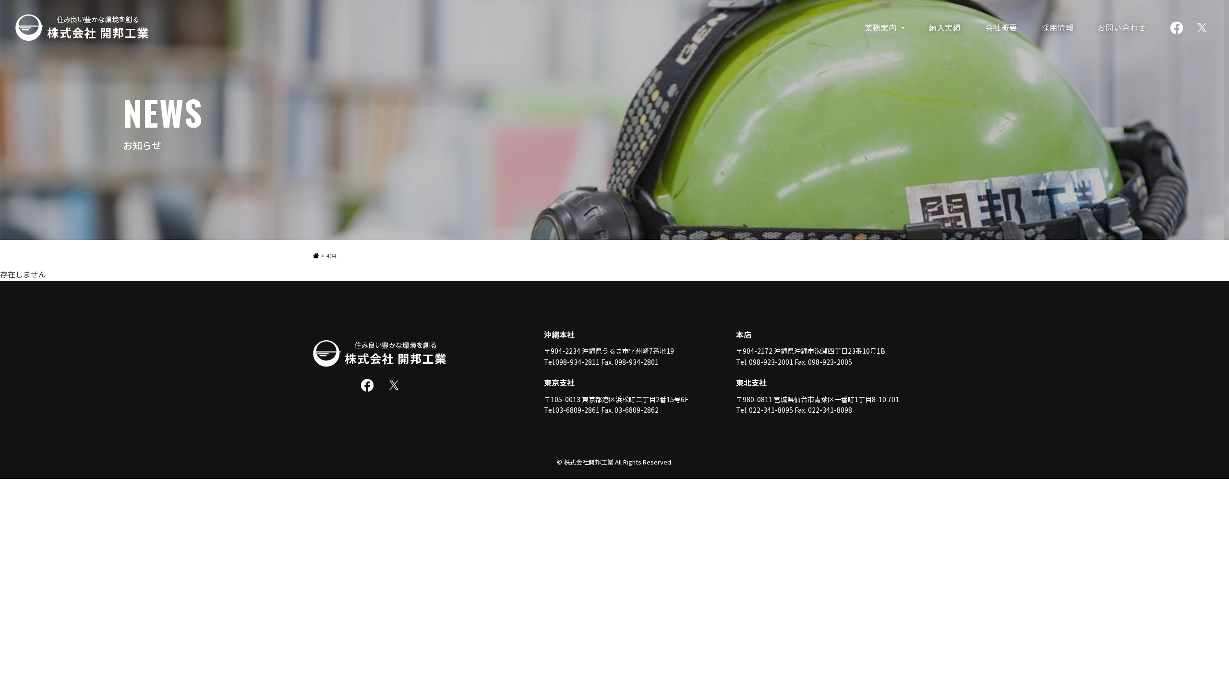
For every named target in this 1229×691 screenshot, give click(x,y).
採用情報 (1057, 27)
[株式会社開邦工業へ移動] (316, 255)
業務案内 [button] (882, 27)
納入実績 (945, 27)
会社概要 (1001, 27)
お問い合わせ (1121, 27)
